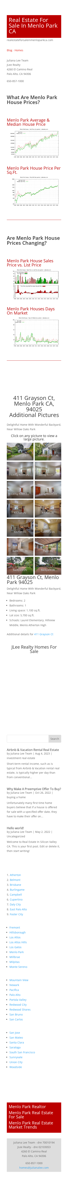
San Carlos (16, 1019)
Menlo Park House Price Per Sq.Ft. (34, 170)
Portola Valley (17, 999)
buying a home (16, 797)
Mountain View (18, 980)
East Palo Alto (18, 909)
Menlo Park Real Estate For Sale (31, 1114)
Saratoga (15, 1047)
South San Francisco (22, 1052)
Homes (19, 50)
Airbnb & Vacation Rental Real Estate (33, 750)
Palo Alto (14, 995)
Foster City (16, 914)
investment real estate (21, 758)
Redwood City (18, 1004)
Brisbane (15, 885)
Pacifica (14, 990)
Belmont (15, 880)
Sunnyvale (15, 1057)
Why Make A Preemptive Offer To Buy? (34, 789)
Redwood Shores (20, 1009)
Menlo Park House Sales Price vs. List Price (30, 263)
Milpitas (14, 962)
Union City (15, 1062)
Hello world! (15, 828)
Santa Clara (16, 1042)
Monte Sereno (18, 967)
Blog (9, 50)
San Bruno (16, 1014)
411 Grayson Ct (43, 634)
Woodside (15, 1067)
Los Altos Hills (18, 942)
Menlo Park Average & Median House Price (28, 122)
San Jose (14, 1032)
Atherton (15, 875)
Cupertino (16, 899)
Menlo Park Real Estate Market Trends (31, 1125)
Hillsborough (17, 932)
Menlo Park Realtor (27, 1106)
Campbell (16, 894)
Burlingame (17, 889)
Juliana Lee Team (21, 753)
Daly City (15, 904)
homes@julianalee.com (34, 1167)
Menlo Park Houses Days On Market (31, 311)
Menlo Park (16, 952)
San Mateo (16, 1037)
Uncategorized (16, 836)
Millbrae (14, 957)
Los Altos (15, 937)
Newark (14, 985)
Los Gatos (15, 947)
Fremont (14, 927)
